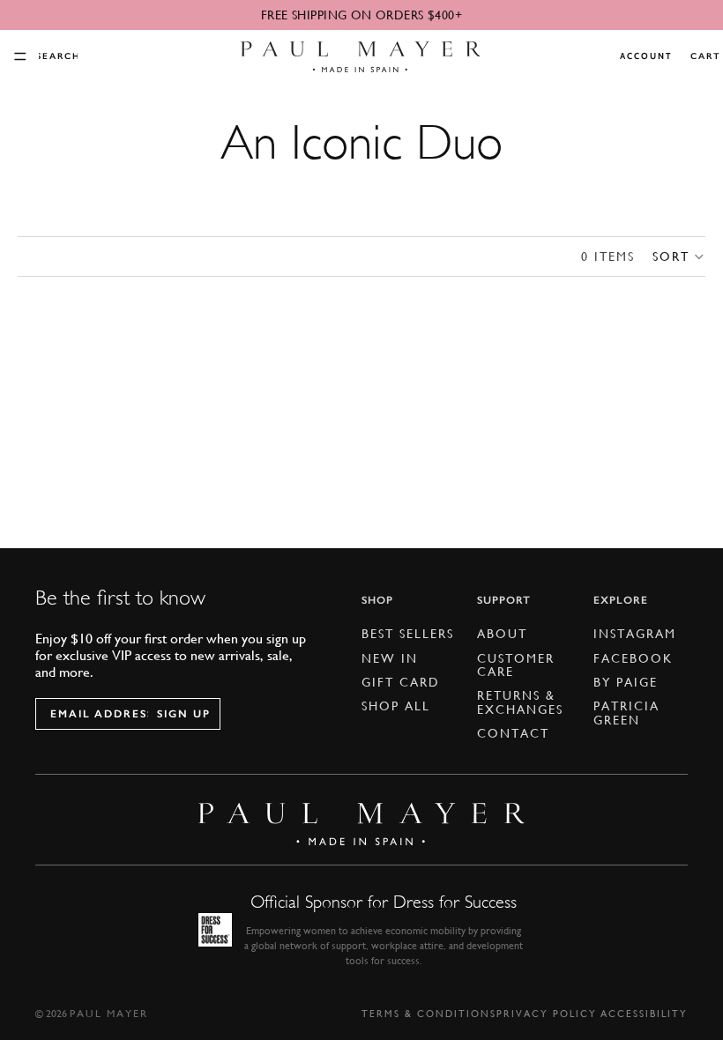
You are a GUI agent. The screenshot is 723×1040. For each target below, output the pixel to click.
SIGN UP (184, 714)
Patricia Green (626, 712)
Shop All (396, 706)
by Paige (625, 682)
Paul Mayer (109, 1013)
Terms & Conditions (429, 1014)
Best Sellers (408, 634)
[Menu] (20, 56)
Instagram (634, 634)
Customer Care (516, 665)
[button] (678, 256)
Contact (513, 733)
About (502, 634)
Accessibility (644, 1014)
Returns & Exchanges (520, 702)
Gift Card (401, 682)
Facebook (633, 658)
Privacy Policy (546, 1014)
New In (390, 658)
